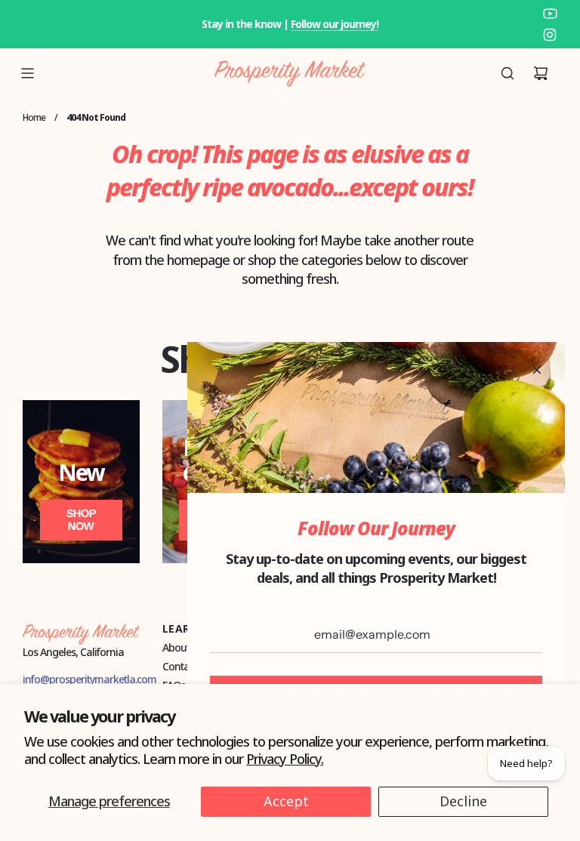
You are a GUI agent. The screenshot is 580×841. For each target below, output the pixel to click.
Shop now (81, 520)
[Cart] (540, 73)
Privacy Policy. (284, 759)
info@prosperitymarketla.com (89, 679)
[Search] (507, 73)
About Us (182, 647)
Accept (286, 801)
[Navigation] (27, 73)
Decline (463, 801)
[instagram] (549, 34)
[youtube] (549, 13)
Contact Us (186, 666)
